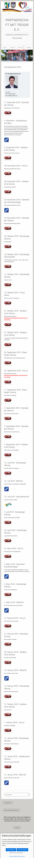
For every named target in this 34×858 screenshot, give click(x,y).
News (12, 47)
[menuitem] (5, 47)
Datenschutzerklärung (14, 856)
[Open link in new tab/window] (8, 113)
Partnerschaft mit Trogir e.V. (17, 24)
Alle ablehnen (11, 849)
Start (5, 47)
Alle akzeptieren (22, 849)
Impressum (22, 856)
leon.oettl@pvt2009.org (11, 95)
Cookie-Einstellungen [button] (17, 852)
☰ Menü (28, 47)
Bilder (20, 47)
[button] (8, 802)
